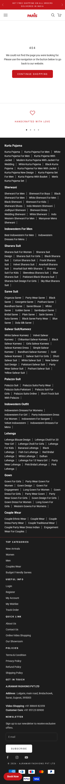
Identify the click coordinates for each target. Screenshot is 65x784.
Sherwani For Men (15, 193)
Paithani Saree (46, 301)
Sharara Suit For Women (18, 252)
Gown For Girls (13, 481)
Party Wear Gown (35, 493)
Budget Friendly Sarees (18, 572)
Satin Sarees (46, 314)
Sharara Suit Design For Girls (20, 281)
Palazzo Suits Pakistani (18, 389)
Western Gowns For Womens (30, 506)
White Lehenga (27, 456)
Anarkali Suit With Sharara (27, 268)
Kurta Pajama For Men (37, 151)
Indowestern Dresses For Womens (24, 410)
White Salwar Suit (31, 360)
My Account (12, 598)
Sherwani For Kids (36, 201)
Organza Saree (13, 297)
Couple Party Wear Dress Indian (22, 527)
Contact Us (12, 629)
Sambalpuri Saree (44, 310)
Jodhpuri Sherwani (15, 210)
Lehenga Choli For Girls (31, 443)
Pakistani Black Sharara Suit (38, 276)
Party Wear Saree (35, 297)
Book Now (13, 776)
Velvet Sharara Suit (23, 264)
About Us (11, 623)
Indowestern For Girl (16, 414)
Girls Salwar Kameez (37, 343)
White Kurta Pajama (30, 164)
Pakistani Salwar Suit (33, 364)
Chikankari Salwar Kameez (33, 339)
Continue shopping (32, 74)
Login (9, 586)
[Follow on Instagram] (17, 757)
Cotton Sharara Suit (24, 260)
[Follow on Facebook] (7, 757)
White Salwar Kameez (17, 335)
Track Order (12, 609)
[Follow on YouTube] (26, 757)
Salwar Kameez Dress (17, 347)
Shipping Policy (14, 672)
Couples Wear (13, 566)
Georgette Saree (24, 301)
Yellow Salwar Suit (15, 372)
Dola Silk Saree (23, 322)
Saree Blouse (34, 306)
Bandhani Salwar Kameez (32, 351)
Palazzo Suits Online (25, 393)
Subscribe (19, 748)
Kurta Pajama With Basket (32, 176)
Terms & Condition (16, 655)
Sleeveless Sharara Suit (36, 272)
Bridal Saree (11, 314)
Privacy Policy (13, 661)
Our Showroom (14, 641)
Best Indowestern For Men (19, 235)
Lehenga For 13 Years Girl (33, 460)
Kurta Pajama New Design (19, 172)
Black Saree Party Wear (35, 318)
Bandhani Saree (13, 306)
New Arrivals (13, 548)
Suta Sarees (11, 318)
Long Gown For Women (36, 489)
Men (8, 560)
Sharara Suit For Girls (28, 256)
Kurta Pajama (12, 151)
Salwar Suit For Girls (37, 356)
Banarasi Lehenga (28, 448)
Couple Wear (38, 518)
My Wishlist (12, 603)
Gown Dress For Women (18, 502)
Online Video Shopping (18, 635)
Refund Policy (13, 666)
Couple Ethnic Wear (15, 518)
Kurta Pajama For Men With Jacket (37, 168)
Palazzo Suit (11, 385)
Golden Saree (22, 310)
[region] (32, 116)
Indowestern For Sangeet (36, 418)
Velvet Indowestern (15, 423)
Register (10, 592)
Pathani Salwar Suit (39, 368)
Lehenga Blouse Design (18, 439)
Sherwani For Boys (39, 193)
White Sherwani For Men (42, 197)
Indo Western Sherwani (40, 206)
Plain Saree (28, 314)
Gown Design (24, 485)
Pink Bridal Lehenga (36, 464)
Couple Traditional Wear (41, 523)
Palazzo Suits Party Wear (37, 385)
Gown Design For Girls (44, 498)
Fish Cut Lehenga (28, 452)
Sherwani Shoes (13, 206)
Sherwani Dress (38, 210)
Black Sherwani (13, 201)
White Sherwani (38, 214)
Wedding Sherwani (15, 214)
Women (10, 554)
